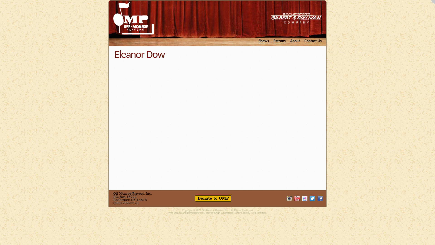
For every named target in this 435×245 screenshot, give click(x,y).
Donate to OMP (213, 198)
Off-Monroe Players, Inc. (215, 210)
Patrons (279, 41)
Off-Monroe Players (133, 18)
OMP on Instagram (289, 198)
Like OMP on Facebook (320, 198)
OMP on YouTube (297, 198)
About (295, 41)
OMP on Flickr (304, 198)
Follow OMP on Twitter (312, 198)
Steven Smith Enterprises (220, 212)
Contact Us (313, 41)
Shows (264, 41)
